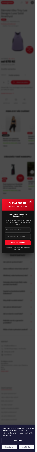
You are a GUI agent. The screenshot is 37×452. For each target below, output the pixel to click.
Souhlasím (26, 447)
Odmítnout (9, 447)
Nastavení (18, 440)
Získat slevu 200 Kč (18, 243)
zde (10, 435)
